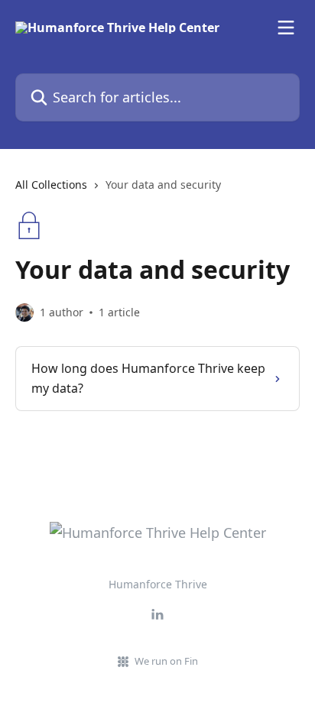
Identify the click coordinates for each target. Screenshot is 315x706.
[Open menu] (286, 27)
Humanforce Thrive (158, 584)
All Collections (51, 184)
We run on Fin (166, 661)
